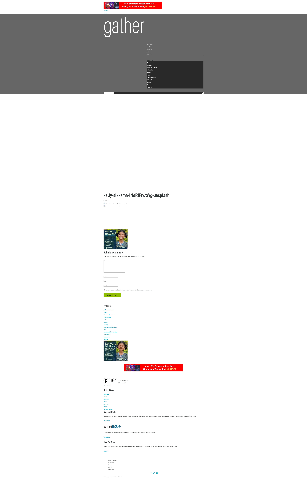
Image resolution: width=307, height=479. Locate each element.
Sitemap (110, 467)
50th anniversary (108, 310)
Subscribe (149, 49)
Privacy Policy (111, 469)
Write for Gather (152, 67)
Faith (105, 319)
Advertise (106, 404)
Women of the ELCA (112, 460)
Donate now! (107, 421)
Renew (149, 82)
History (106, 324)
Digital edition (151, 77)
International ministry (110, 327)
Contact (105, 13)
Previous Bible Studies (110, 332)
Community (107, 317)
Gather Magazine (118, 476)
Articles (149, 47)
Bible (105, 312)
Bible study (150, 44)
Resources (106, 10)
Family (106, 322)
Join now (106, 451)
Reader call (107, 334)
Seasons (106, 339)
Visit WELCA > (107, 437)
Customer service (108, 409)
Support (149, 54)
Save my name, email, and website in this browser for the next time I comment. (128, 290)
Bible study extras (109, 315)
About (148, 52)
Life (105, 329)
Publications (111, 462)
